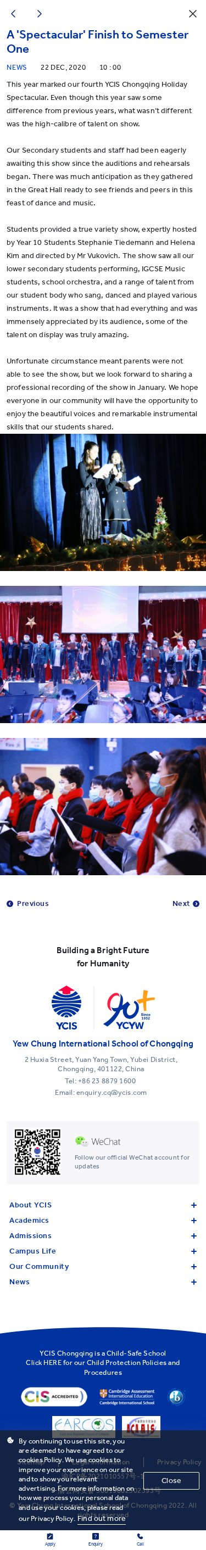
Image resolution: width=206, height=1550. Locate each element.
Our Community (39, 1266)
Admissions (30, 1235)
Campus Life (32, 1251)
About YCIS (30, 1205)
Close (171, 1480)
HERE (52, 1362)
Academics (29, 1220)
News (19, 1281)
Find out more (101, 1518)
